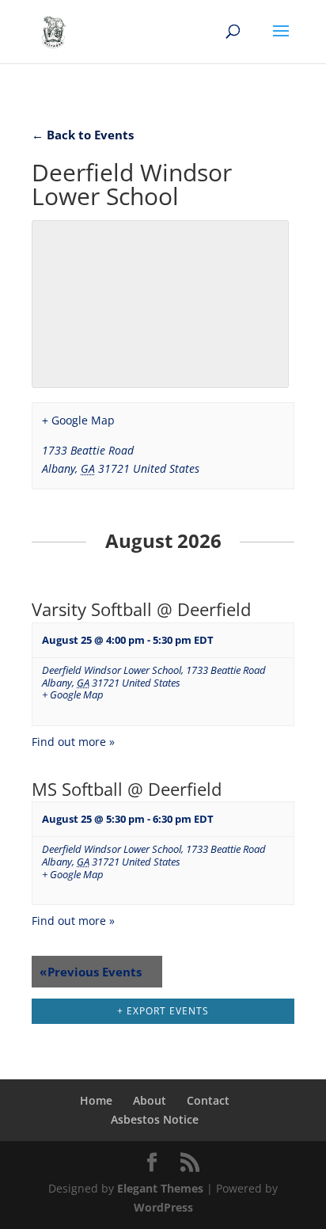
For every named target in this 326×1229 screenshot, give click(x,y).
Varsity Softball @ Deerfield (141, 609)
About (149, 1100)
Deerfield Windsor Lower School (111, 670)
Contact (208, 1100)
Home (96, 1100)
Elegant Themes (160, 1188)
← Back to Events (83, 135)
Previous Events (91, 972)
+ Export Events (163, 1011)
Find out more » (73, 741)
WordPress (163, 1207)
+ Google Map (78, 420)
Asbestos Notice (155, 1119)
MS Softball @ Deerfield (127, 789)
